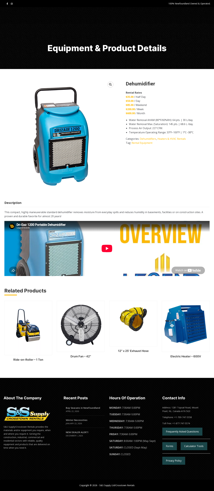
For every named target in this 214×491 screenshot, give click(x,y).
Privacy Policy (174, 460)
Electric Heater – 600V (185, 356)
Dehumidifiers (148, 139)
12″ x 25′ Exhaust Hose (133, 351)
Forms (169, 446)
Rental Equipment (142, 143)
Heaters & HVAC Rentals (171, 139)
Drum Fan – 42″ (80, 356)
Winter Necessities (76, 420)
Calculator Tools (194, 446)
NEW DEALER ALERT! (77, 432)
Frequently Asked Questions (182, 431)
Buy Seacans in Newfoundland (83, 407)
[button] (110, 84)
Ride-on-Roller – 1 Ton (28, 359)
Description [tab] (12, 203)
